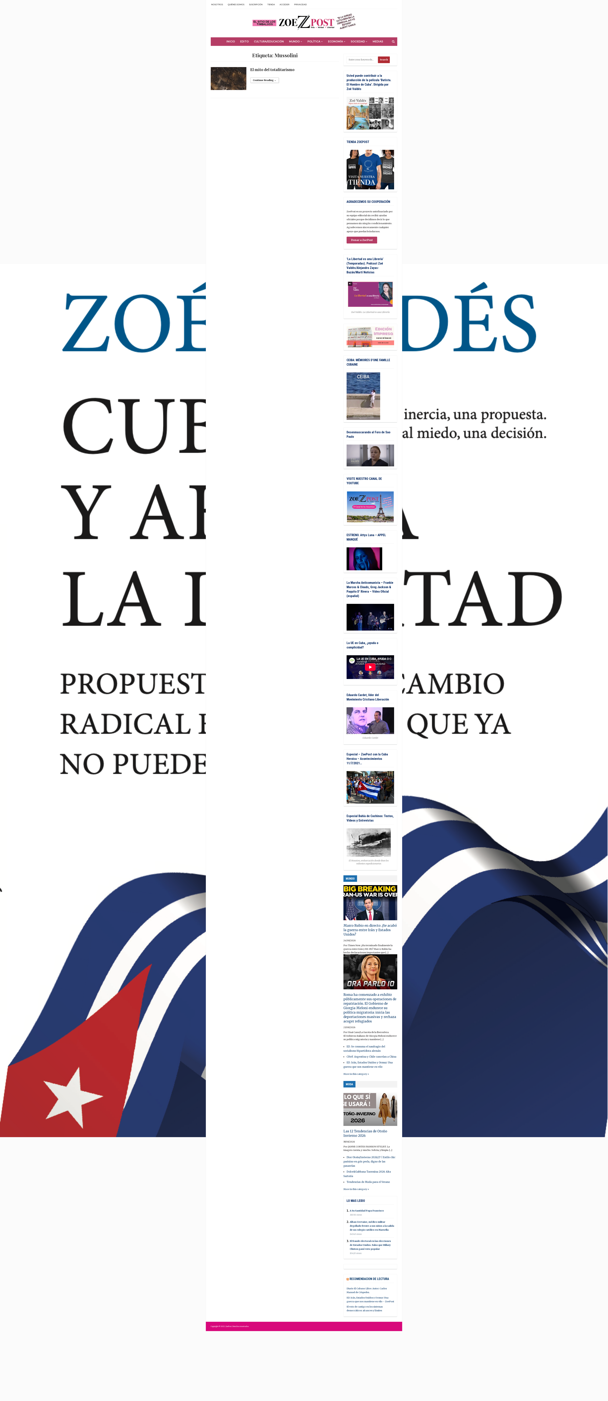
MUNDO (350, 878)
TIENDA (271, 4)
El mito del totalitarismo (272, 70)
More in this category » (356, 1074)
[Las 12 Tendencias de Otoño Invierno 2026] (370, 1109)
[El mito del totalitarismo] (228, 79)
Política (313, 41)
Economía (335, 41)
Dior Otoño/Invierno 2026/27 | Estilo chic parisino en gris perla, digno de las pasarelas (369, 1161)
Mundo (294, 41)
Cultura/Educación (269, 41)
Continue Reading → (264, 80)
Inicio (230, 41)
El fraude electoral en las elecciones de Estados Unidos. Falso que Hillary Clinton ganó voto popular (370, 1245)
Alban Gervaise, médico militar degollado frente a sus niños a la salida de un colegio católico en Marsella (372, 1225)
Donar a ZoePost (362, 240)
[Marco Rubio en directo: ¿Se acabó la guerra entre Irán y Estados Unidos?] (370, 904)
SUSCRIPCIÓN (256, 4)
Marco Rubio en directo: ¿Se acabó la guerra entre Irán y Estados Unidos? (370, 930)
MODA (349, 1084)
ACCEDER (284, 4)
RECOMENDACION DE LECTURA (369, 1279)
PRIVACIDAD (300, 4)
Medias (378, 41)
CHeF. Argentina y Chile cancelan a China (371, 1056)
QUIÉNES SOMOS (236, 4)
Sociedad (358, 41)
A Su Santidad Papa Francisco (367, 1210)
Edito (244, 41)
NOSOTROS (217, 4)
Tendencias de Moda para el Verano (368, 1181)
